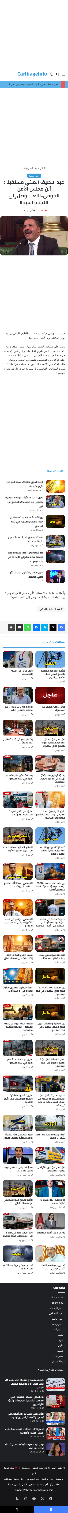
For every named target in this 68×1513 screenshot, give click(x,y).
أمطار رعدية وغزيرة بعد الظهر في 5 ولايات (18, 1267)
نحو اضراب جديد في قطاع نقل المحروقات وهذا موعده (18, 1234)
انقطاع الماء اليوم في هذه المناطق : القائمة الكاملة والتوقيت (18, 1026)
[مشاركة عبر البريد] (19, 627)
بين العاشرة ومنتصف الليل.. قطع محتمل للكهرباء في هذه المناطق (51, 1026)
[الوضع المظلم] (51, 75)
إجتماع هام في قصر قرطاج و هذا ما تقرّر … (18, 741)
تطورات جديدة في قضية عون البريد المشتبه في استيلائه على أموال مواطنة (50, 922)
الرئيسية (39, 168)
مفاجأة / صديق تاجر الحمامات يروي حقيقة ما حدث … (25, 539)
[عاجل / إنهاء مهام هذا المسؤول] (50, 695)
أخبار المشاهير (56, 1313)
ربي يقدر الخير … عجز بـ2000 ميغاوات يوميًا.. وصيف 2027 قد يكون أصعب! (50, 886)
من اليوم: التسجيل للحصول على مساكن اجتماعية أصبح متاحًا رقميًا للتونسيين (26, 1401)
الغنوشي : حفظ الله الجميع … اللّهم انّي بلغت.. (18, 885)
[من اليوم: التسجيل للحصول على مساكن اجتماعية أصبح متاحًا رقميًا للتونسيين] (55, 1401)
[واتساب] (27, 627)
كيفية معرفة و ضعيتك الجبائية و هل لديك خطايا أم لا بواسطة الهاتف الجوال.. (24, 1384)
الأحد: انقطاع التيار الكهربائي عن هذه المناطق (18, 1202)
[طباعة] (11, 627)
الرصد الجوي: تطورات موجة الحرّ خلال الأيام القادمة (24, 484)
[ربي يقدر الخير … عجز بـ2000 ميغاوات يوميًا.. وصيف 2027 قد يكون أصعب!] (50, 871)
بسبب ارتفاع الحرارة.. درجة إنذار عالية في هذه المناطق (18, 957)
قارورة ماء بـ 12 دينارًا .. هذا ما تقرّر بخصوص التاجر (19, 708)
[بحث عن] (57, 75)
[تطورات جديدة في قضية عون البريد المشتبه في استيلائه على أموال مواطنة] (50, 907)
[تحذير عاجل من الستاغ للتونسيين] (18, 659)
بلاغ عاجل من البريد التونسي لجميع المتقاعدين (51, 1169)
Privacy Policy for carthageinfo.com (34, 1490)
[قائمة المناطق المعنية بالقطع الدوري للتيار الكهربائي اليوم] (50, 659)
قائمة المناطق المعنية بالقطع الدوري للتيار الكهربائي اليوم (53, 674)
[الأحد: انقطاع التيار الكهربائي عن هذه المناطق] (18, 1188)
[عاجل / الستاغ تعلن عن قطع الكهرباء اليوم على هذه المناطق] (50, 1048)
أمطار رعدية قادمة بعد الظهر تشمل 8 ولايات (50, 1136)
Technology (56, 1302)
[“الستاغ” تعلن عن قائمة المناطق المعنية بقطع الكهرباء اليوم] (50, 835)
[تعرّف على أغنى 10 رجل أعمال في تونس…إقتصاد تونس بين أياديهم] (55, 1418)
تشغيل (60, 1334)
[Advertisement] (34, 33)
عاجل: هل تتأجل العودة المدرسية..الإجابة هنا (21, 813)
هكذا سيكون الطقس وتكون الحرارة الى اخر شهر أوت (18, 989)
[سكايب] (44, 627)
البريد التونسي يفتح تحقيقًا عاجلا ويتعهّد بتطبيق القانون (18, 1136)
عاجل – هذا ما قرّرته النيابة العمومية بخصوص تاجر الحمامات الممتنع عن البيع (24, 502)
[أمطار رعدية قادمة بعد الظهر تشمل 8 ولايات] (50, 1123)
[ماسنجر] (36, 627)
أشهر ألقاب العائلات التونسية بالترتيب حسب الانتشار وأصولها (24, 1431)
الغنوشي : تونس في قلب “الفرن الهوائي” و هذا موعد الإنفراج (18, 922)
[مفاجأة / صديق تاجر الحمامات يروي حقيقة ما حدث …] (55, 541)
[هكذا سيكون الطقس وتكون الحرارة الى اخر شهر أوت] (18, 976)
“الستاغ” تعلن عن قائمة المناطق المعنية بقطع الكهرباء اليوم (52, 850)
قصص (60, 1350)
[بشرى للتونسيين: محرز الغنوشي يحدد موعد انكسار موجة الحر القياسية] (50, 799)
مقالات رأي (57, 1361)
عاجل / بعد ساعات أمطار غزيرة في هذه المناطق (20, 1061)
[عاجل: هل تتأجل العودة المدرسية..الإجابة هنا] (18, 799)
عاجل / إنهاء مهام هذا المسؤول (53, 708)
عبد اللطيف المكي (50, 609)
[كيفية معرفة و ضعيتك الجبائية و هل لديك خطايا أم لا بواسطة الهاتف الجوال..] (55, 1384)
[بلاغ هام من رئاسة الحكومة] (50, 1221)
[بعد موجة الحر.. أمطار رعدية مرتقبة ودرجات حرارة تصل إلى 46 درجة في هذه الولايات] (55, 556)
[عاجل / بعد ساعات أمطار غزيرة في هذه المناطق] (18, 1048)
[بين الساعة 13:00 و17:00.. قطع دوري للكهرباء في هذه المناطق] (50, 976)
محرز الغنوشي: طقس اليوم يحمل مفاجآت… (18, 1169)
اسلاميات (58, 1329)
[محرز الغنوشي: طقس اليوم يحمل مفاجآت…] (18, 1155)
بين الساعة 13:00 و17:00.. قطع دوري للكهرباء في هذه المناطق (50, 990)
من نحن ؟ (12, 1484)
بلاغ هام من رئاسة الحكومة (51, 1232)
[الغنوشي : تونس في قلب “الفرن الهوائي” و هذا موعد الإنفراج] (18, 907)
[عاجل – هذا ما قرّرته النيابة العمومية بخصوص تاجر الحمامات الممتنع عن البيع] (55, 501)
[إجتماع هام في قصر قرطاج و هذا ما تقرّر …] (18, 728)
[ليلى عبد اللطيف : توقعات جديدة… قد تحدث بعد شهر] (55, 1449)
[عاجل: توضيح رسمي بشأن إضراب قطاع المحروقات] (50, 943)
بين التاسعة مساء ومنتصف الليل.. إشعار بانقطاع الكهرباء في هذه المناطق (26, 521)
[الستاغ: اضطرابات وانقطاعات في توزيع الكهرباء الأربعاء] (18, 835)
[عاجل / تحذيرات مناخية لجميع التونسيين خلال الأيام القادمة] (18, 1084)
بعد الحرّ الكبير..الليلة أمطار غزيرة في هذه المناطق (19, 777)
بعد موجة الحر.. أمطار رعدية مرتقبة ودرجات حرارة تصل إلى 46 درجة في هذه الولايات (25, 557)
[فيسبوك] (61, 627)
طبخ (61, 1340)
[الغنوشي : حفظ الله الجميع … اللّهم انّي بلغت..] (18, 871)
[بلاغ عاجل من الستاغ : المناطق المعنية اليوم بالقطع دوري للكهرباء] (50, 728)
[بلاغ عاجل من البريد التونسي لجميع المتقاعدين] (50, 1155)
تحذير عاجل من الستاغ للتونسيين (22, 672)
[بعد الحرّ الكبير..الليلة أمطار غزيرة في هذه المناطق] (18, 763)
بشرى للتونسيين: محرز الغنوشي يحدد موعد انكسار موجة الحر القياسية (50, 814)
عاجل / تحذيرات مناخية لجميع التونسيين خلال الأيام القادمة (18, 1098)
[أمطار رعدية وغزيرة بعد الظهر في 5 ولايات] (18, 1253)
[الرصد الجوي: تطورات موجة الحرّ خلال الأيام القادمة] (55, 486)
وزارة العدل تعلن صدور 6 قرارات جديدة (52, 1202)
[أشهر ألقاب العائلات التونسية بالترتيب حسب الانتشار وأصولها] (55, 1433)
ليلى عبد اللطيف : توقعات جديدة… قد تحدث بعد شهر (24, 1446)
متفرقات (58, 1356)
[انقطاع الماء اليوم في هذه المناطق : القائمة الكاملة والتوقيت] (18, 1012)
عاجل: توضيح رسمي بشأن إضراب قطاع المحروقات (52, 957)
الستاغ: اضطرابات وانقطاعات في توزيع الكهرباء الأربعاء (18, 849)
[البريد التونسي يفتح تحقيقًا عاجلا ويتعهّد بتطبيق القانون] (18, 1123)
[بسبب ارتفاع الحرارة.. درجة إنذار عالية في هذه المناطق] (18, 943)
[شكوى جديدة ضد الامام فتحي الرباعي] (50, 1253)
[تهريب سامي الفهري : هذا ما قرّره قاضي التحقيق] (55, 576)
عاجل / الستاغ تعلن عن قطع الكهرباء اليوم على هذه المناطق (50, 1062)
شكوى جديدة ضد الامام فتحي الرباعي (53, 1267)
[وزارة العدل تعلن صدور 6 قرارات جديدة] (50, 1188)
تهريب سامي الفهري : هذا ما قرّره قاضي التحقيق (26, 574)
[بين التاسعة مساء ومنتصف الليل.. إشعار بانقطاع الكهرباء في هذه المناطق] (55, 521)
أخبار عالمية (57, 1318)
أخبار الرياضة (56, 1308)
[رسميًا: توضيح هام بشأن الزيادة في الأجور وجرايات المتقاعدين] (50, 763)
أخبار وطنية (27, 168)
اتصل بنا (23, 1484)
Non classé (57, 1297)
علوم (60, 1345)
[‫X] (53, 627)
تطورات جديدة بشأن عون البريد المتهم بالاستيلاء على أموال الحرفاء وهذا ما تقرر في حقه (51, 1100)
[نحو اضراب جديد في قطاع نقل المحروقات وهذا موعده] (18, 1221)
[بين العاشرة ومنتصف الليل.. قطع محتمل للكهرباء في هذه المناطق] (50, 1012)
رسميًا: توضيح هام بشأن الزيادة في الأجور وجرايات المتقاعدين (52, 778)
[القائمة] (63, 75)
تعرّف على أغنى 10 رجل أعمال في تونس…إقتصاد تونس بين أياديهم (26, 1416)
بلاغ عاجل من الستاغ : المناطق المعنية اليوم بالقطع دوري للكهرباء (53, 742)
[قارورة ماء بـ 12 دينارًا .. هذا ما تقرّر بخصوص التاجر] (18, 695)
